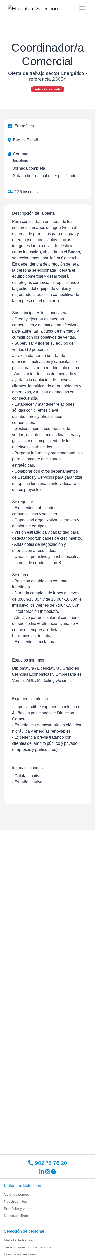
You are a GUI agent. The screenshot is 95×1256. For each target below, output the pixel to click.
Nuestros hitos (15, 1201)
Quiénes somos (16, 1194)
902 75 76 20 (50, 1163)
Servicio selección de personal (28, 1247)
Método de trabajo (18, 1240)
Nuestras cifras (16, 1216)
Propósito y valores (19, 1209)
